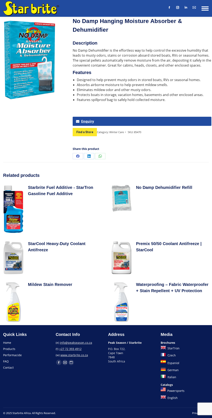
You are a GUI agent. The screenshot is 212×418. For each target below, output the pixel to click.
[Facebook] (169, 7)
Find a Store (84, 132)
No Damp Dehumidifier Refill (164, 187)
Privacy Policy (200, 413)
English (172, 398)
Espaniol (173, 363)
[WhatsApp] (100, 156)
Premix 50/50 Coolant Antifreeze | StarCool (169, 246)
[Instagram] (178, 7)
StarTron (173, 348)
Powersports (175, 391)
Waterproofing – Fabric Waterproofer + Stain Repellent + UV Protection (172, 287)
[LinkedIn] (186, 7)
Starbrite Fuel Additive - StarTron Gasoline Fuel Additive (60, 190)
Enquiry (87, 121)
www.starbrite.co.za (74, 355)
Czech (171, 355)
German (173, 370)
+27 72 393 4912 (70, 349)
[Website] (71, 362)
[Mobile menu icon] (205, 8)
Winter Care (116, 132)
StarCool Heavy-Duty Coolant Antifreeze (57, 246)
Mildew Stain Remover (50, 284)
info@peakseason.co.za (76, 343)
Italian (171, 377)
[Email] (194, 7)
